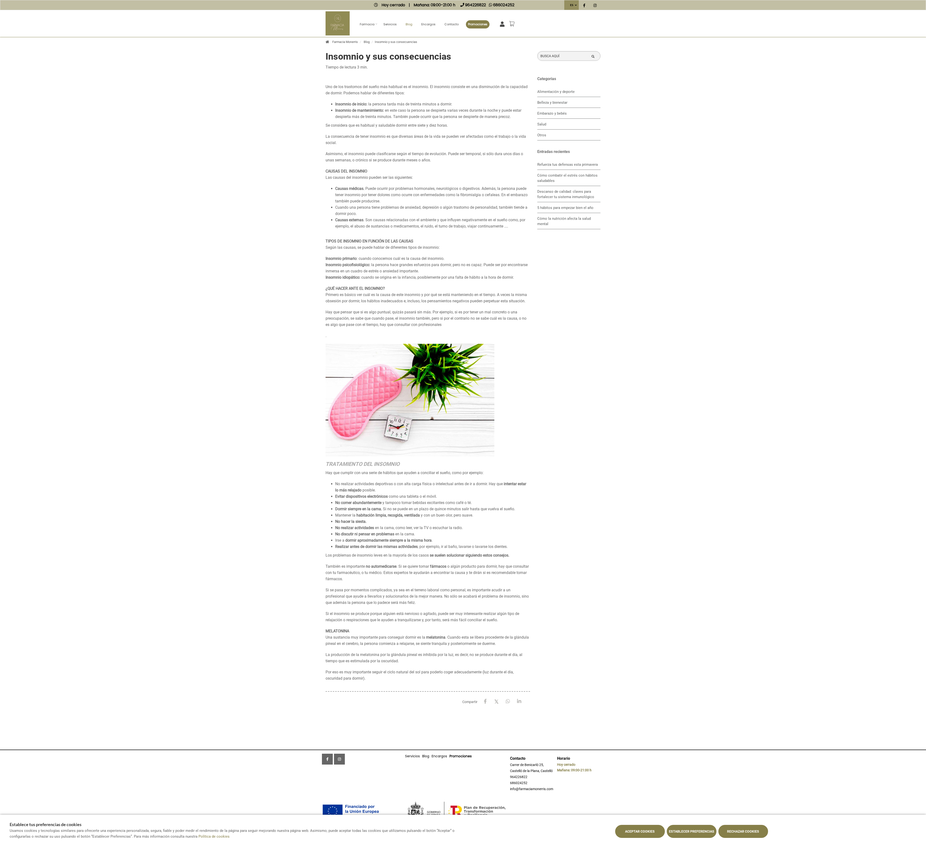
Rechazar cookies (743, 831)
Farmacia (367, 24)
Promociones (477, 24)
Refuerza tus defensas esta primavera (567, 164)
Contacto (451, 24)
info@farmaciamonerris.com (531, 789)
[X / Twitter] (496, 701)
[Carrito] (512, 23)
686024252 (518, 783)
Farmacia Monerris (345, 42)
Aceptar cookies (640, 831)
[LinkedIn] (519, 701)
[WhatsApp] (508, 701)
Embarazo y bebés (552, 113)
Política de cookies (214, 836)
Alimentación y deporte (556, 92)
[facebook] (584, 5)
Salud (541, 124)
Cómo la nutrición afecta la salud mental (564, 221)
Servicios (390, 24)
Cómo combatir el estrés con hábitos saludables (567, 178)
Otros (541, 135)
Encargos (428, 24)
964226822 (518, 777)
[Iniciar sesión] (503, 23)
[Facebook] (485, 701)
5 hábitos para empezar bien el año (565, 208)
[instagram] (595, 5)
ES (571, 5)
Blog (409, 24)
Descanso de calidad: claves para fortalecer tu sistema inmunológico (565, 194)
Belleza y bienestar (552, 102)
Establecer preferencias (691, 831)
